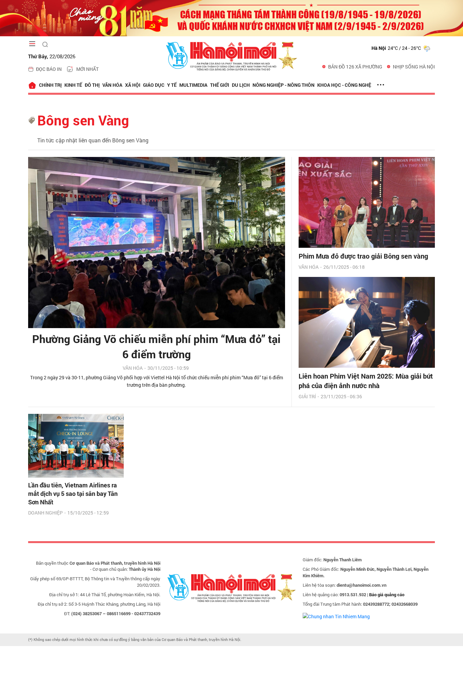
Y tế (172, 85)
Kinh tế (73, 85)
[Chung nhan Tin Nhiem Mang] (336, 615)
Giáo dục (153, 85)
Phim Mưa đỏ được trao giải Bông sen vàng (363, 256)
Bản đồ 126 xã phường (355, 66)
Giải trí (307, 396)
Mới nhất (87, 69)
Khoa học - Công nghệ (344, 85)
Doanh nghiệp (45, 512)
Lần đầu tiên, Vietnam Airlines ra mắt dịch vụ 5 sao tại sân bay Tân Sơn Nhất (73, 493)
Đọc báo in (49, 69)
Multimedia (193, 85)
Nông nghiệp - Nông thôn (284, 85)
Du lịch (241, 85)
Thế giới (219, 85)
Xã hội (132, 85)
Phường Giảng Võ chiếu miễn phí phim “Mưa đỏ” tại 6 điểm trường (156, 346)
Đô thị (92, 85)
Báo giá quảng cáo (386, 594)
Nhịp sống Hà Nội (414, 66)
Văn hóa (112, 85)
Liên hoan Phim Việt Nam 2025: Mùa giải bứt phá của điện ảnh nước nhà (366, 380)
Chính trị (50, 85)
